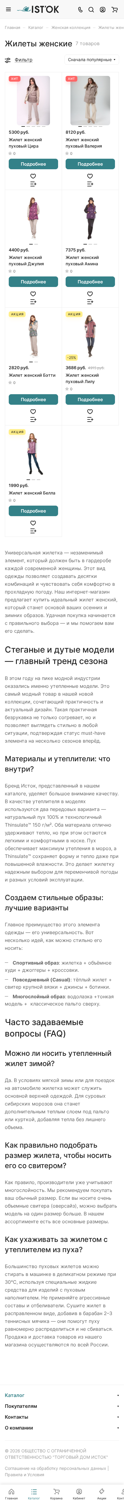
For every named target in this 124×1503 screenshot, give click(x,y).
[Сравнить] (33, 183)
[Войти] (102, 9)
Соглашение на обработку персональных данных (55, 1468)
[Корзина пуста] (114, 9)
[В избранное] (33, 175)
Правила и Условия (24, 1474)
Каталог (14, 1395)
